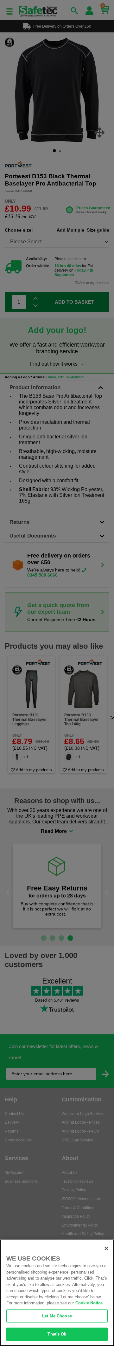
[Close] (106, 1248)
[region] (57, 1293)
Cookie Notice (89, 1303)
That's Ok (57, 1334)
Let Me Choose (57, 1316)
